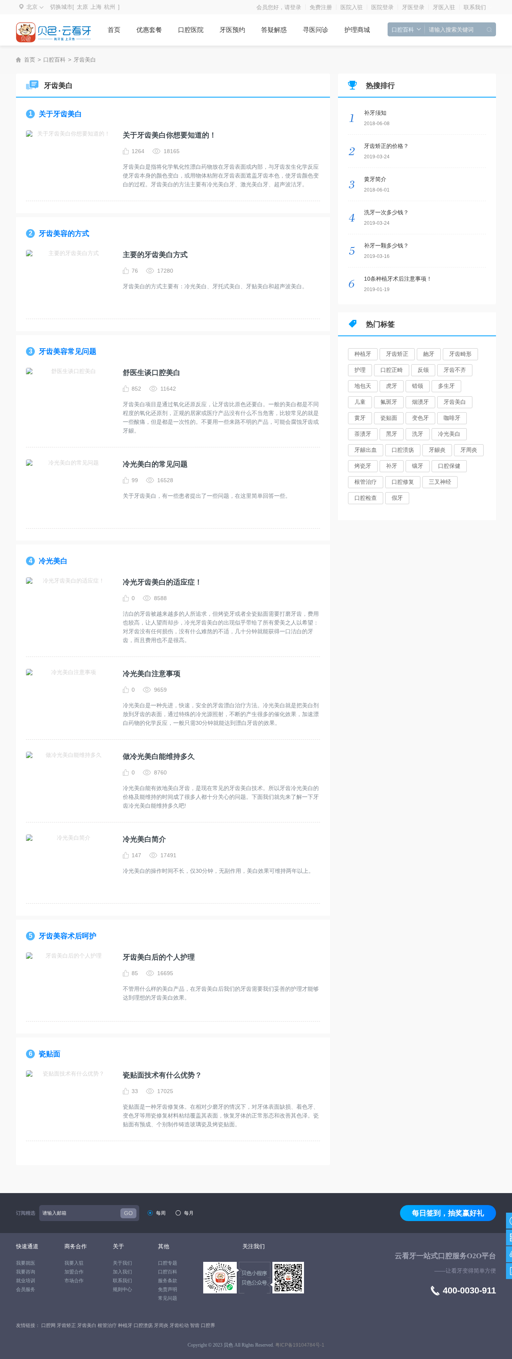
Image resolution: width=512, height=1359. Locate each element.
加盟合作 (74, 1272)
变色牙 (420, 418)
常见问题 (167, 1298)
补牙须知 (375, 113)
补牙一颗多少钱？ (386, 245)
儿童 (360, 402)
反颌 (423, 370)
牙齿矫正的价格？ (386, 146)
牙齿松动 (180, 1325)
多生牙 (446, 386)
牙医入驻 (444, 7)
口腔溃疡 (403, 450)
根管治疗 (365, 482)
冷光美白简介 (144, 839)
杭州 (109, 7)
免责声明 (167, 1289)
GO (128, 1213)
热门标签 (380, 324)
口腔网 (49, 1325)
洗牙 (417, 434)
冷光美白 (449, 434)
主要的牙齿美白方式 (155, 255)
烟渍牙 (420, 402)
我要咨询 (25, 1272)
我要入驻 (74, 1263)
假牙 (397, 498)
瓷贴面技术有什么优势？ (162, 1075)
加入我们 (122, 1272)
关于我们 (122, 1263)
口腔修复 (403, 482)
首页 (114, 29)
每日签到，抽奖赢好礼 (448, 1213)
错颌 (417, 386)
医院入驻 (351, 7)
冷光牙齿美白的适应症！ (162, 582)
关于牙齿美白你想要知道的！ (169, 135)
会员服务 (25, 1289)
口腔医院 (191, 29)
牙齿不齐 (455, 370)
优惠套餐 (149, 29)
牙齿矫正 (397, 354)
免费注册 (321, 7)
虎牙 (391, 386)
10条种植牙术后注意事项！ (398, 278)
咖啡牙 (452, 418)
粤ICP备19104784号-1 (299, 1345)
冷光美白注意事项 (151, 674)
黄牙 (360, 418)
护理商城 (357, 29)
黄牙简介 (375, 179)
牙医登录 (413, 7)
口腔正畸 (391, 370)
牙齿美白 (85, 59)
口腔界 (208, 1325)
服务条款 (167, 1280)
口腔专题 (167, 1263)
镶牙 (417, 466)
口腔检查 (365, 498)
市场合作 (74, 1280)
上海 (96, 7)
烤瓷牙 (362, 466)
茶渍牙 (362, 434)
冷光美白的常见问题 (155, 464)
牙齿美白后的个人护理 (159, 957)
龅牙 (428, 354)
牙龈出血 (365, 450)
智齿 (195, 1325)
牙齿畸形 (460, 354)
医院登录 (382, 7)
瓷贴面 (388, 418)
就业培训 (25, 1280)
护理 (360, 370)
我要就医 (25, 1263)
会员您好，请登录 (278, 7)
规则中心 (122, 1289)
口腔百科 (54, 59)
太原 (82, 7)
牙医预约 (232, 29)
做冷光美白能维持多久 (159, 756)
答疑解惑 (274, 29)
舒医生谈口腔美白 (151, 373)
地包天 (362, 386)
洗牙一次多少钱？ (386, 212)
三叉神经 (440, 482)
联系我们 (475, 7)
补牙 (391, 466)
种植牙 (362, 354)
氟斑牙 (388, 402)
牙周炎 (468, 450)
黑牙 (391, 434)
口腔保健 (449, 466)
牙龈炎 (437, 450)
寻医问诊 (315, 29)
